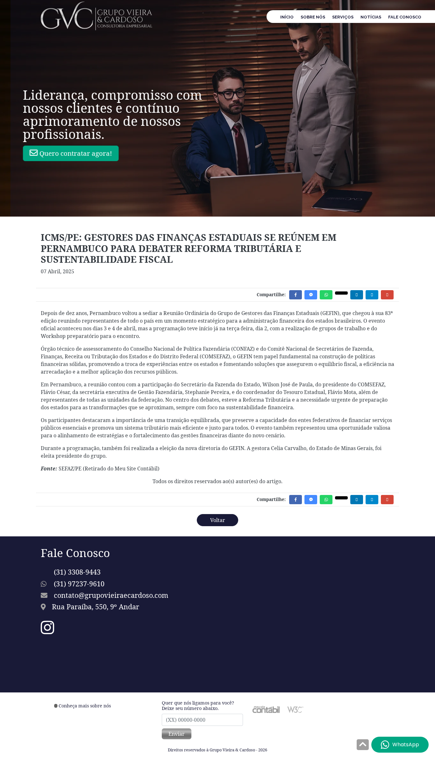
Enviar (176, 733)
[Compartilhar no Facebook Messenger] (310, 294)
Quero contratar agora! (88, 153)
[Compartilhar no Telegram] (372, 294)
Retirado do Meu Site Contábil (121, 468)
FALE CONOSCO (404, 17)
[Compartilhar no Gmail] (387, 294)
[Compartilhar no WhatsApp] (326, 294)
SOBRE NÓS (313, 17)
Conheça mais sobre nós (85, 706)
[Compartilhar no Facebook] (295, 294)
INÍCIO (287, 17)
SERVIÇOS (342, 17)
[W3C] (295, 708)
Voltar (217, 520)
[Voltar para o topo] (362, 745)
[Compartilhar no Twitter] (341, 293)
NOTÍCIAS (370, 17)
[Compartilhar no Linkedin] (356, 294)
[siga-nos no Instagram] (47, 631)
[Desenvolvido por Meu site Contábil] (266, 708)
